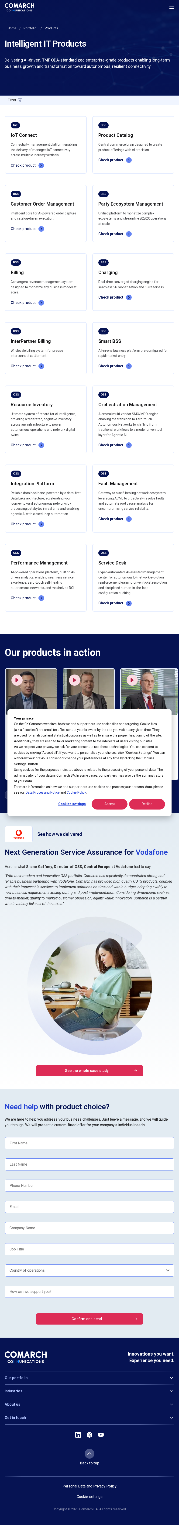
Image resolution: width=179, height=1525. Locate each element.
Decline (147, 804)
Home (12, 28)
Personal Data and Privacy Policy (89, 1486)
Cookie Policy (76, 792)
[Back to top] (89, 1454)
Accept (109, 804)
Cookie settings (90, 1497)
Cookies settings (72, 804)
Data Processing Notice (43, 792)
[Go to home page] (19, 7)
